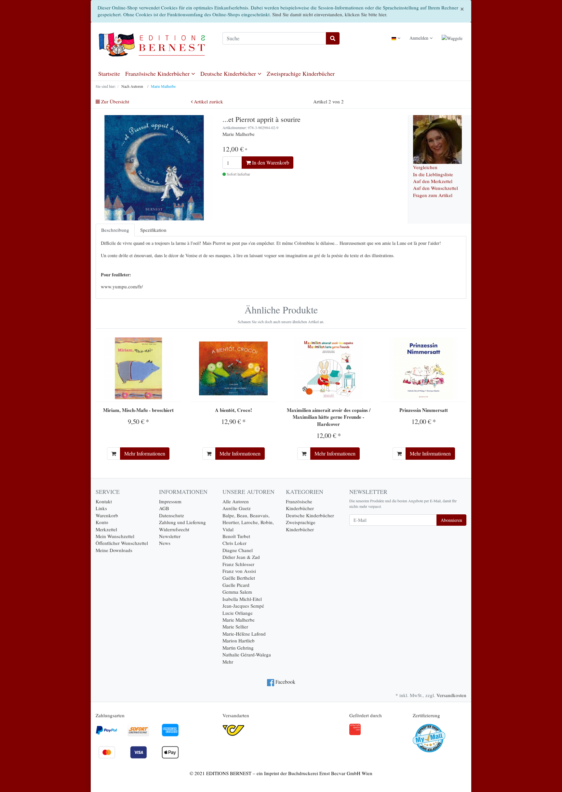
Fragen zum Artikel (432, 195)
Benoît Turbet (236, 536)
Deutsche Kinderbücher (229, 73)
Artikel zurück (208, 101)
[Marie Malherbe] (437, 138)
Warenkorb (107, 515)
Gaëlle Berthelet (238, 577)
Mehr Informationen (144, 453)
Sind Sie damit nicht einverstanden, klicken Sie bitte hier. (329, 14)
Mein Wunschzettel (115, 536)
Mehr (227, 661)
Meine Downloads (114, 550)
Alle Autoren (235, 501)
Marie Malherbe (238, 619)
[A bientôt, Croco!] (233, 368)
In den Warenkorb (270, 162)
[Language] (396, 38)
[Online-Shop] (154, 44)
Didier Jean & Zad (241, 557)
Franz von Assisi (239, 571)
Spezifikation (153, 230)
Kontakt (104, 501)
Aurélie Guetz (236, 508)
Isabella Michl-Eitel (242, 599)
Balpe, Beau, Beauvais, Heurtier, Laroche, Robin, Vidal (248, 522)
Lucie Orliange (237, 613)
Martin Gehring (238, 647)
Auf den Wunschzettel (435, 188)
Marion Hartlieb (238, 640)
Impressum (170, 501)
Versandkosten (451, 695)
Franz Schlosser (238, 564)
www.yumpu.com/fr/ (122, 286)
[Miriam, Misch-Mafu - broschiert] (138, 368)
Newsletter (170, 536)
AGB (164, 508)
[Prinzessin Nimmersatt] (423, 368)
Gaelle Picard (235, 585)
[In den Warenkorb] (113, 453)
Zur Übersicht (114, 101)
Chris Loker (234, 543)
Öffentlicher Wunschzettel (122, 543)
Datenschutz (171, 515)
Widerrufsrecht (174, 529)
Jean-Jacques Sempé (243, 605)
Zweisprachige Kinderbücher (301, 73)
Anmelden (419, 38)
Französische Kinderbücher (158, 73)
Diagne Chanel (237, 550)
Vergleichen (425, 167)
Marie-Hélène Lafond (244, 633)
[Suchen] (333, 38)
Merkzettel (106, 529)
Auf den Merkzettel (432, 181)
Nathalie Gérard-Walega (246, 654)
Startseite (109, 73)
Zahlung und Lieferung (182, 522)
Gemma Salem (237, 591)
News (164, 543)
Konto (102, 522)
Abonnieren (451, 520)
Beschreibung (115, 230)
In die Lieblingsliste (433, 174)
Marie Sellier (235, 626)
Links (101, 508)
